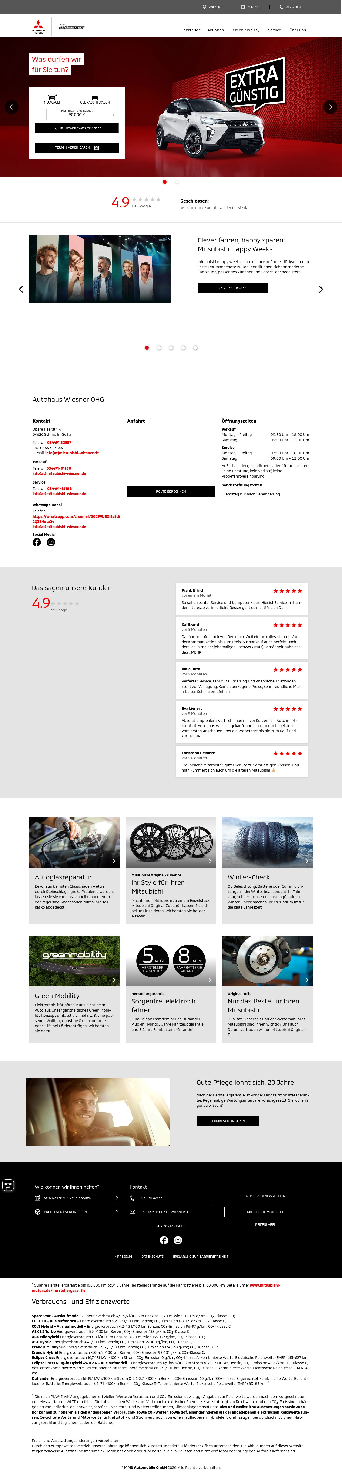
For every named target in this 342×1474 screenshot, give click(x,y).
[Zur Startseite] (67, 26)
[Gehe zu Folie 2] (159, 348)
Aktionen (216, 30)
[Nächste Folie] (321, 289)
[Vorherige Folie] (21, 289)
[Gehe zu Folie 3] (171, 348)
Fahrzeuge (191, 30)
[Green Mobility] (74, 961)
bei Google (59, 610)
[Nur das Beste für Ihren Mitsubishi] (267, 961)
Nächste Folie (330, 107)
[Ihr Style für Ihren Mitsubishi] (171, 842)
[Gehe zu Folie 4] (183, 348)
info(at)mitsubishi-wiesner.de (72, 453)
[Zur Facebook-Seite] (37, 542)
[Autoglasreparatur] (74, 842)
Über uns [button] (298, 30)
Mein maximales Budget (77, 110)
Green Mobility (246, 30)
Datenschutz (152, 1256)
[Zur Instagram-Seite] (51, 542)
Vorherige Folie (12, 107)
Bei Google (141, 206)
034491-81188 (59, 468)
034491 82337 (59, 442)
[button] (77, 148)
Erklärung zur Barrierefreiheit (201, 1256)
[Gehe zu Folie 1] (147, 348)
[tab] (165, 182)
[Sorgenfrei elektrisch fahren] (171, 961)
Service (274, 30)
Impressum (123, 1256)
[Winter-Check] (267, 842)
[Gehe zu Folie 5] (195, 348)
